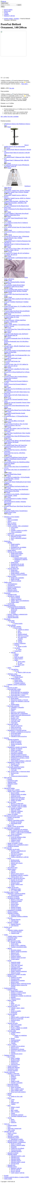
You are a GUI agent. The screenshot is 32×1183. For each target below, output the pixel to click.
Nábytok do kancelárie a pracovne (13, 815)
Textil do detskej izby (13, 568)
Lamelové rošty (12, 939)
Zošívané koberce (15, 999)
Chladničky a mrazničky (17, 707)
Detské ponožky (18, 681)
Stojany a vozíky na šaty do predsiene (21, 832)
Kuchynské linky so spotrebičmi (19, 693)
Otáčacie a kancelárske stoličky (16, 820)
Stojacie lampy (15, 904)
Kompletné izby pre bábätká (18, 547)
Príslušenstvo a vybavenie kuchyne (17, 730)
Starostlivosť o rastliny (17, 1139)
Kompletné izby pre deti (17, 564)
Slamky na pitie (15, 1081)
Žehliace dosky (15, 602)
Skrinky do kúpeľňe (16, 744)
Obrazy (10, 521)
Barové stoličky (8, 9)
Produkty (16, 18)
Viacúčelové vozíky (13, 1069)
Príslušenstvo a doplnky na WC (16, 762)
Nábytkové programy (16, 881)
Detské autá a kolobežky (17, 577)
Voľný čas (7, 1124)
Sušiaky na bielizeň (16, 599)
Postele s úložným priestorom (19, 971)
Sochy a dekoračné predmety (19, 538)
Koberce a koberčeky (20, 643)
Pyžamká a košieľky (19, 683)
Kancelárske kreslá (16, 823)
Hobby (9, 667)
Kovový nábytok (15, 1171)
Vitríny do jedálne (16, 812)
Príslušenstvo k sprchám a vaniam (20, 757)
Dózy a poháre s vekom (17, 1089)
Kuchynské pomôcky (13, 1085)
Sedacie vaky (14, 567)
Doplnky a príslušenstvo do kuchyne (21, 732)
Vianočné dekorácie (16, 931)
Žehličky (13, 613)
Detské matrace (12, 550)
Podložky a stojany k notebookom (17, 684)
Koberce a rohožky (13, 989)
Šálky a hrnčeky (15, 1111)
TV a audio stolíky (16, 890)
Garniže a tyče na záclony (18, 1046)
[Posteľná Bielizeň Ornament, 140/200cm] (13, 56)
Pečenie (10, 1093)
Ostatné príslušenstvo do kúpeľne (20, 756)
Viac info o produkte (10, 116)
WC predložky (15, 765)
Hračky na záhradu (16, 1143)
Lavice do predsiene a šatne (18, 837)
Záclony (13, 1052)
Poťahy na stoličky (16, 1011)
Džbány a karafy (15, 1107)
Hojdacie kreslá (15, 860)
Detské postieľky (15, 544)
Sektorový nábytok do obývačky (16, 878)
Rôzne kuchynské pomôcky (18, 1092)
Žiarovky (10, 918)
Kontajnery (11, 818)
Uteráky (20, 640)
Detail (9, 127)
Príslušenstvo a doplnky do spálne (17, 974)
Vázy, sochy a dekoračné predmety (17, 535)
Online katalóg (8, 1178)
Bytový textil (17, 628)
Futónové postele (15, 966)
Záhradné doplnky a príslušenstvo (17, 1142)
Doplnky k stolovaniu (13, 1073)
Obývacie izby (8, 847)
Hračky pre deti (15, 579)
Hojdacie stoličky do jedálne (18, 794)
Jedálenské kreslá (15, 796)
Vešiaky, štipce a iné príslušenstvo (20, 600)
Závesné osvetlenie (16, 908)
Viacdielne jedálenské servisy (19, 1116)
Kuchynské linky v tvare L (18, 695)
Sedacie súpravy (18, 658)
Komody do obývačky (17, 880)
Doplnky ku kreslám (16, 822)
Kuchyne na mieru (12, 687)
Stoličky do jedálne (16, 800)
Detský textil (14, 545)
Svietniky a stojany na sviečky (19, 530)
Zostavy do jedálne (13, 814)
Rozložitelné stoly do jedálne (18, 805)
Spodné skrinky (15, 704)
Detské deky (14, 570)
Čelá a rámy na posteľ (17, 965)
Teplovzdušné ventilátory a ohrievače (21, 761)
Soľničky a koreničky (17, 1082)
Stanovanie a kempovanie (14, 1128)
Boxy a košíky (11, 1056)
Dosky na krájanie (16, 1087)
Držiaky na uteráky (16, 750)
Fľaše (12, 1108)
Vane (12, 774)
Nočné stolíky (21, 661)
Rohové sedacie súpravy (17, 873)
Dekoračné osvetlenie (17, 895)
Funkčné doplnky (12, 1125)
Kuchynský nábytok (13, 724)
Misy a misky (14, 1110)
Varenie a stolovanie (9, 1072)
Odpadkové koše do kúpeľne (19, 754)
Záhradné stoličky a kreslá (18, 1162)
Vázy (12, 539)
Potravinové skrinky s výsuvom (19, 699)
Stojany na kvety (12, 524)
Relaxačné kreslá (15, 861)
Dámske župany (18, 677)
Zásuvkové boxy (15, 1064)
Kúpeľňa (16, 645)
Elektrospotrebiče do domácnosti (16, 606)
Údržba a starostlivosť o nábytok (20, 857)
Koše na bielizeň (15, 597)
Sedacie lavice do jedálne (17, 799)
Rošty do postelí (18, 657)
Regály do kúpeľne (16, 742)
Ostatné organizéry (13, 1066)
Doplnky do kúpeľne (16, 748)
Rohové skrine (15, 982)
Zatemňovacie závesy (17, 1053)
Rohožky (13, 997)
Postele (6, 12)
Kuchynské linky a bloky (14, 689)
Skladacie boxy (15, 1061)
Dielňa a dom (7, 582)
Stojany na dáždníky (16, 834)
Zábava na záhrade (16, 580)
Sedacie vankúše (15, 1029)
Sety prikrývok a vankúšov (22, 638)
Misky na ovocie (15, 1075)
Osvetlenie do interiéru (14, 898)
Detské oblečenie (15, 678)
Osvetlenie (17, 648)
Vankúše (6, 14)
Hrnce (12, 1119)
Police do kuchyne (16, 727)
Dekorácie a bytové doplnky (11, 516)
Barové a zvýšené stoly (17, 803)
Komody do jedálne (16, 808)
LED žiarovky (15, 921)
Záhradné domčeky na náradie (16, 1140)
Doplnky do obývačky (14, 849)
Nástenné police (15, 883)
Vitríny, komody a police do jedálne (17, 806)
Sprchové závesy (15, 759)
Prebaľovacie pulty (16, 548)
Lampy (20, 649)
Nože (12, 1101)
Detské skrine (14, 562)
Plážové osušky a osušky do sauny (20, 1017)
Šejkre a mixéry (15, 716)
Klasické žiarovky (16, 919)
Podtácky (13, 1076)
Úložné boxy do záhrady (17, 1148)
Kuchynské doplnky (13, 1084)
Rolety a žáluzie (12, 1000)
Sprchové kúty (15, 773)
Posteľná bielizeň (22, 634)
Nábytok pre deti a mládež (15, 552)
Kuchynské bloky (15, 690)
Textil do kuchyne (12, 1006)
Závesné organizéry (13, 1070)
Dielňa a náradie (12, 588)
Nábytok (13, 652)
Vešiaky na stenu (15, 841)
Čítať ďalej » (24, 83)
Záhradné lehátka (15, 1159)
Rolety (13, 1003)
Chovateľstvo (11, 585)
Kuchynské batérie (16, 733)
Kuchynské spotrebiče (13, 706)
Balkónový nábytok (9, 15)
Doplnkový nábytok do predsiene (20, 831)
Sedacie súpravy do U (17, 876)
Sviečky (13, 529)
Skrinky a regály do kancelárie (16, 826)
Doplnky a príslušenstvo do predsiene (18, 829)
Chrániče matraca (15, 1032)
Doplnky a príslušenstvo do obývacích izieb (18, 851)
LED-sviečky (14, 527)
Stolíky (16, 660)
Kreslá (9, 858)
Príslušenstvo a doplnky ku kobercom (21, 995)
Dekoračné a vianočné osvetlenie (16, 893)
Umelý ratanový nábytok (17, 1172)
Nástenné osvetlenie (16, 901)
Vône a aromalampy (16, 532)
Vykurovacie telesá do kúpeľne (19, 776)
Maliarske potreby (12, 590)
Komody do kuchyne (16, 725)
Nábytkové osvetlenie (17, 854)
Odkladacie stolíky (13, 783)
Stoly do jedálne (12, 802)
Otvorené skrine (15, 979)
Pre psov (16, 671)
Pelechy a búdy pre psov (24, 672)
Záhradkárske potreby (13, 1137)
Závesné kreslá (15, 1163)
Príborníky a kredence (17, 811)
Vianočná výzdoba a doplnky (15, 930)
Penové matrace (15, 954)
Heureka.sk (7, 619)
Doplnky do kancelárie (14, 817)
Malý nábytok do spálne (14, 941)
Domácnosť (7, 593)
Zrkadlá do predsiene (13, 846)
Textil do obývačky (13, 1023)
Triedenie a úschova (9, 1055)
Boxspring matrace (16, 950)
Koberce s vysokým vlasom (18, 992)
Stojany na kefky (22, 646)
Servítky (13, 1079)
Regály (9, 785)
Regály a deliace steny (17, 884)
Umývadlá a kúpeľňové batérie (16, 767)
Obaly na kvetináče (13, 519)
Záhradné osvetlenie (13, 1153)
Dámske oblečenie (16, 675)
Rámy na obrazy (12, 523)
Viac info (11, 88)
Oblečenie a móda (12, 674)
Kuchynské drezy (15, 735)
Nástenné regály (12, 782)
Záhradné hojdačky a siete (18, 1156)
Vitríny (9, 786)
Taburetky (17, 666)
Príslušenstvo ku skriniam (18, 980)
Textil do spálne (12, 1031)
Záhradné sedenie (12, 1154)
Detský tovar (11, 620)
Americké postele (15, 962)
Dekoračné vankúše (16, 1024)
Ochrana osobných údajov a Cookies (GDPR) (16, 1177)
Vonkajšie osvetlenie (13, 913)
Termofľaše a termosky (17, 1114)
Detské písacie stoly (16, 555)
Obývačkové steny (13, 867)
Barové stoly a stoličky (14, 790)
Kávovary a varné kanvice (18, 712)
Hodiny (10, 518)
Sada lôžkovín (15, 1041)
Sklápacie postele (15, 973)
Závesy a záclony (12, 1044)
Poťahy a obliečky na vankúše (19, 1027)
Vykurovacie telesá (16, 1150)
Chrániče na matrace (23, 629)
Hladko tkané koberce (17, 991)
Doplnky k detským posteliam (19, 574)
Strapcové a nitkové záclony (18, 1050)
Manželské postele (16, 970)
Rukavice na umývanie (17, 1018)
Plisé (12, 1002)
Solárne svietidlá (15, 915)
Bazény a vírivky (12, 1133)
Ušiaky (13, 866)
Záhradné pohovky (16, 1160)
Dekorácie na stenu (16, 536)
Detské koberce (15, 571)
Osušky (13, 1015)
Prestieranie (14, 1012)
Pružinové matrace (16, 956)
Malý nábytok (8, 777)
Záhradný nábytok (9, 1131)
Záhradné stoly (12, 1165)
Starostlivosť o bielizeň (14, 596)
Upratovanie (11, 603)
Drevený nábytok (15, 1169)
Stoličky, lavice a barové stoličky (16, 791)
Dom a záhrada (12, 625)
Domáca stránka (8, 18)
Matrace (16, 654)
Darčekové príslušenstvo (14, 587)
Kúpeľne (6, 738)
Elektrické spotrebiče (9, 605)
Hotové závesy (15, 1047)
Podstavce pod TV (16, 855)
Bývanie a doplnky (16, 626)
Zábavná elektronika (13, 617)
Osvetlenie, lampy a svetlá (11, 892)
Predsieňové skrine (16, 838)
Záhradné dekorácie (16, 1151)
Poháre (9, 1095)
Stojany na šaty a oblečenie (18, 945)
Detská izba (7, 541)
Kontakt (6, 1175)
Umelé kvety (11, 533)
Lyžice (13, 1099)
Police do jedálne (15, 809)
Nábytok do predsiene (13, 835)
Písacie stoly (7, 11)
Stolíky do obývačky (13, 887)
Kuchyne (6, 686)
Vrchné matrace (15, 959)
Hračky (13, 622)
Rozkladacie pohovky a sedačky (19, 875)
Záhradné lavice (15, 1157)
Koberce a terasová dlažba (18, 1145)
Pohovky (13, 872)
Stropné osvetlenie (16, 907)
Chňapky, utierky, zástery (18, 1008)
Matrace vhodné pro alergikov (19, 951)
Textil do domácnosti (9, 988)
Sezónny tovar (8, 927)
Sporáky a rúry (15, 718)
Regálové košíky (15, 1060)
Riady (9, 1105)
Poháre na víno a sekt (16, 1096)
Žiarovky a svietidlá (13, 922)
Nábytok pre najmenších (17, 565)
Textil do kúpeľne (12, 1014)
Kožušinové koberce (16, 994)
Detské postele (15, 556)
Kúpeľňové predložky (17, 753)
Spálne (6, 934)
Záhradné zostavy (12, 1166)
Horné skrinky (15, 698)
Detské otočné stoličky (17, 553)
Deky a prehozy (15, 1026)
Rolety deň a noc (15, 1005)
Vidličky (13, 1104)
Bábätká (10, 542)
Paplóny (13, 1034)
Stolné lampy (14, 905)
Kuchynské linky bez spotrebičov (20, 692)
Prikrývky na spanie (23, 635)
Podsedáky (14, 1146)
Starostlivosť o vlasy (13, 616)
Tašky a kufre (11, 1130)
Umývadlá (14, 770)
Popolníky (13, 1078)
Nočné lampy (14, 902)
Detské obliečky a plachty (18, 573)
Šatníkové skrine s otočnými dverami (21, 983)
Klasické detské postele (20, 558)
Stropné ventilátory (13, 912)
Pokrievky (13, 1122)
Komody (10, 779)
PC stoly (20, 663)
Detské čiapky (18, 680)
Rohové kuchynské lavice (18, 797)
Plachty (20, 632)
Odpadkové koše (12, 594)
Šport (9, 1127)
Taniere (13, 1113)
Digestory (13, 709)
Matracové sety (15, 953)
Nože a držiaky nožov (17, 1090)
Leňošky (13, 870)
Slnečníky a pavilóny (13, 1136)
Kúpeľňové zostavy (16, 741)
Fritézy (13, 710)
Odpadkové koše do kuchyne (19, 736)
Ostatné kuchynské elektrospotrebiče (21, 715)
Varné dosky (14, 722)
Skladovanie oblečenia (14, 1067)
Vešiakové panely (15, 840)
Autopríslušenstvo (12, 584)
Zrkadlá (13, 745)
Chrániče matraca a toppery (15, 936)
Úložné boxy (17, 651)
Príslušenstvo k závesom (17, 1049)
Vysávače (13, 611)
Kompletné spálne (12, 937)
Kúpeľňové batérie (16, 768)
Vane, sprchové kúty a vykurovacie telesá (19, 771)
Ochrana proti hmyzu (13, 591)
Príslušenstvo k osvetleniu (14, 910)
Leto (9, 928)
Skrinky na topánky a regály (15, 843)
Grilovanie (10, 1134)
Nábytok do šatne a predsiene (12, 828)
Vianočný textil (15, 933)
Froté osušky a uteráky (17, 751)
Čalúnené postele (15, 963)
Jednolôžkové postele (16, 968)
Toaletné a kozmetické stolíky (19, 947)
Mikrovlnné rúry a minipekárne (19, 713)
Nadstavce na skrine (16, 977)
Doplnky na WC (15, 764)
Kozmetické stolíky (13, 780)
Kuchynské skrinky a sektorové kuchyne (18, 696)
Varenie (10, 1118)
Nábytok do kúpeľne (13, 739)
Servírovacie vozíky (16, 728)
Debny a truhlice (15, 1058)
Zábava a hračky (12, 576)
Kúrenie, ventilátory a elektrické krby (18, 614)
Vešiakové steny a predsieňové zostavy (18, 844)
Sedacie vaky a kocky (17, 863)
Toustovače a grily (16, 719)
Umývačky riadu (15, 721)
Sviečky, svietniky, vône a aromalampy (18, 526)
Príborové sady (15, 1102)
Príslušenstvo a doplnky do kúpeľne (17, 747)
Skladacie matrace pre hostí (18, 957)
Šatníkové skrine (12, 976)
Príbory (10, 1098)
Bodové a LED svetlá (17, 899)
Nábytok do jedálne (9, 788)
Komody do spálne (16, 942)
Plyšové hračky (18, 623)
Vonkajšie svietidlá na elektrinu (19, 916)
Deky (19, 631)
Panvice (13, 1121)
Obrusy (13, 1009)
